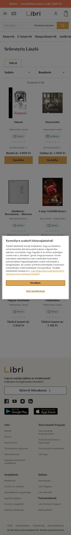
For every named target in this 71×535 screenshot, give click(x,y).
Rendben (35, 283)
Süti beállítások (35, 291)
